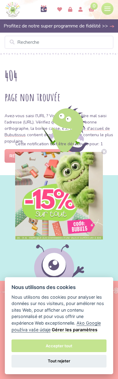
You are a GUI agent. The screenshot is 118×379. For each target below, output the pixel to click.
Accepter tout (59, 345)
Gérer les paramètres (74, 329)
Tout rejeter (59, 360)
